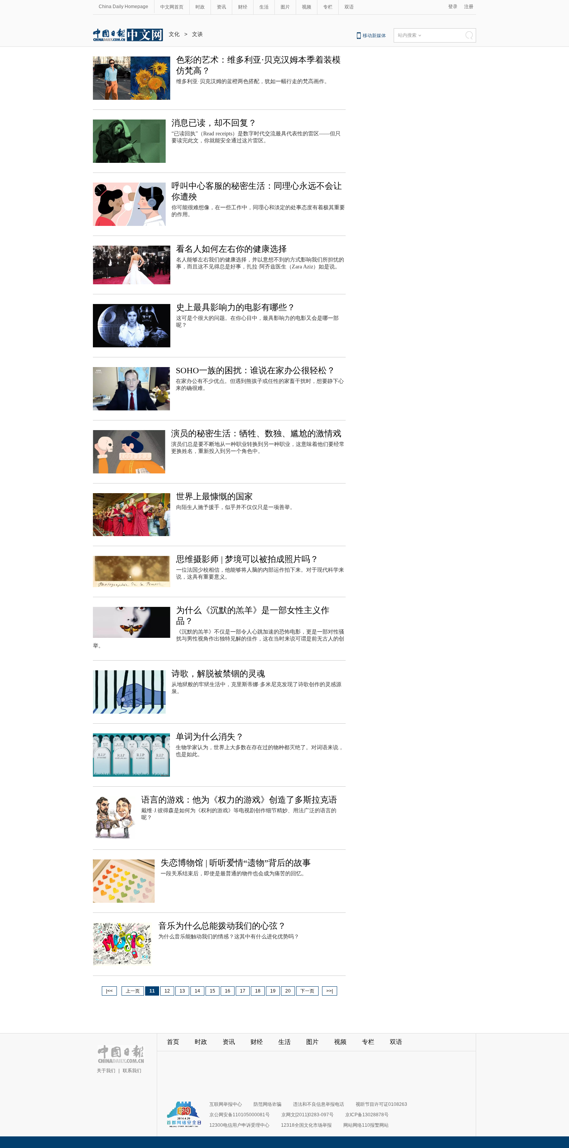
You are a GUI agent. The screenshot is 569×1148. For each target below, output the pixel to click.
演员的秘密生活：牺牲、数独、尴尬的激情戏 (256, 433)
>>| (329, 991)
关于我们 (106, 1070)
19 (273, 991)
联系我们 (132, 1070)
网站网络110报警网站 (366, 1125)
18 (258, 991)
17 (242, 991)
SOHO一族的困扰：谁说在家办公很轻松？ (255, 370)
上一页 (133, 991)
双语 (349, 7)
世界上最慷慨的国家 (214, 496)
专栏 (327, 7)
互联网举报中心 (225, 1104)
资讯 (221, 7)
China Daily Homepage (123, 6)
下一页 (307, 991)
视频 (306, 7)
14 (197, 991)
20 (288, 991)
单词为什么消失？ (210, 736)
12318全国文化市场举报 (306, 1125)
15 (212, 991)
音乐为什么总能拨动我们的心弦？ (222, 926)
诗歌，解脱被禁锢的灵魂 (218, 673)
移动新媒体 (374, 35)
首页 (173, 1042)
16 (227, 991)
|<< (109, 991)
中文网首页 (171, 7)
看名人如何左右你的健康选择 (231, 249)
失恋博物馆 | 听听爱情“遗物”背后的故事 (236, 863)
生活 (264, 7)
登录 (453, 6)
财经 (242, 7)
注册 (468, 6)
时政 (200, 7)
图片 (285, 7)
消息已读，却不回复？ (214, 123)
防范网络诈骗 (267, 1104)
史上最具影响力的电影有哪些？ (235, 307)
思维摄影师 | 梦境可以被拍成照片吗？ (247, 559)
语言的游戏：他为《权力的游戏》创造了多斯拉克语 (239, 800)
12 (167, 991)
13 (182, 991)
